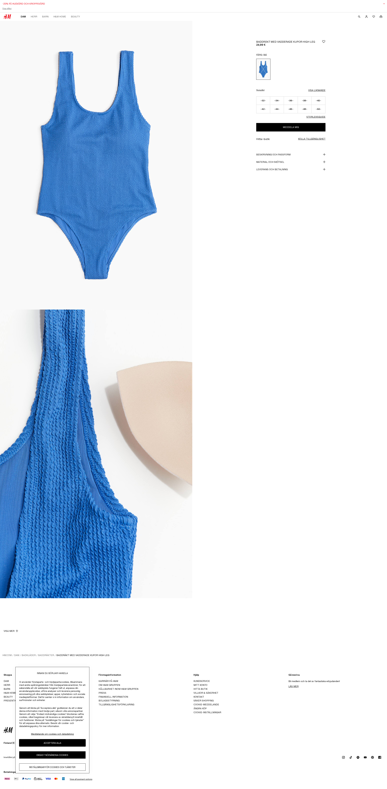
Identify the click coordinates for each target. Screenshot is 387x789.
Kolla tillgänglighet (311, 139)
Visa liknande (316, 90)
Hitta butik (201, 689)
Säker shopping (204, 700)
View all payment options (81, 779)
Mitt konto (200, 685)
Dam (23, 16)
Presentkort (12, 700)
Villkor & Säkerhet (206, 693)
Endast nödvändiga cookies (52, 755)
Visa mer (9, 631)
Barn (45, 16)
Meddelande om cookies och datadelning (52, 734)
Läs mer (293, 686)
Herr (34, 16)
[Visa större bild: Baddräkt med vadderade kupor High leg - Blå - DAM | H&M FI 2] (96, 454)
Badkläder (29, 655)
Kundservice (202, 681)
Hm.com (7, 655)
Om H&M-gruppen (109, 685)
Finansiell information (113, 697)
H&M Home (59, 16)
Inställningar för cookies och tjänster (52, 767)
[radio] (263, 69)
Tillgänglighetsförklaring (116, 704)
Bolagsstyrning (109, 700)
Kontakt (199, 697)
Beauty (75, 16)
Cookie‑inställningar (207, 712)
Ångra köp (200, 708)
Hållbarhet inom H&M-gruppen (118, 689)
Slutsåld (260, 90)
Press (102, 693)
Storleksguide (315, 117)
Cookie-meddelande (206, 704)
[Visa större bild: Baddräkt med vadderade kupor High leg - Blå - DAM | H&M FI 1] (96, 165)
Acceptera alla (52, 742)
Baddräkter (46, 655)
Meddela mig (291, 127)
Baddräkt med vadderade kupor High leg (82, 655)
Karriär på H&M (108, 681)
